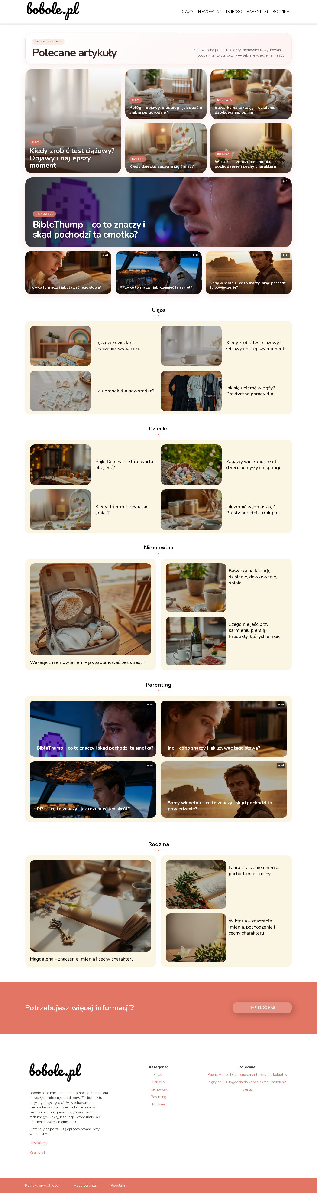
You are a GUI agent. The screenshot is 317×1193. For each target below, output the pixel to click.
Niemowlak (210, 11)
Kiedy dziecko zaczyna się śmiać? (122, 510)
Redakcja (38, 1143)
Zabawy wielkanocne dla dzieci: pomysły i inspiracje (253, 465)
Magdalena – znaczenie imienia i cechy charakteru (82, 959)
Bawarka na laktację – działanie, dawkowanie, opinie (253, 577)
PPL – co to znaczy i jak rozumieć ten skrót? (156, 287)
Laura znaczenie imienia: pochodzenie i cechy (254, 871)
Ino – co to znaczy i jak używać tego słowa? (65, 287)
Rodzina (281, 11)
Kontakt (37, 1153)
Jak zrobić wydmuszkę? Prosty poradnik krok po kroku (251, 510)
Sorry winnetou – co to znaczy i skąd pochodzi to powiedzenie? (248, 285)
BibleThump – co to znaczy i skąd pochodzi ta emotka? (89, 229)
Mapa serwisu (85, 1185)
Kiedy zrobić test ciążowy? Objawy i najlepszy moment (255, 346)
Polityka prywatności (42, 1185)
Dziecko (234, 11)
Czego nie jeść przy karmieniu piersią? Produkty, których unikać (254, 630)
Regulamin (119, 1185)
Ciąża (188, 11)
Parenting (257, 11)
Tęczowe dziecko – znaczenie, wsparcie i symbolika (117, 346)
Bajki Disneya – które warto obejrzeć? (124, 465)
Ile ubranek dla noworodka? (124, 391)
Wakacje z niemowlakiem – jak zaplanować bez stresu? (87, 662)
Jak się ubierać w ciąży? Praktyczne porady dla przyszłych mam (250, 391)
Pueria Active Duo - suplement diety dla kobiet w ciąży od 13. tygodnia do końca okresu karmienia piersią (247, 1082)
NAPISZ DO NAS (262, 1008)
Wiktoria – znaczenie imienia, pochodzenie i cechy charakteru (252, 927)
